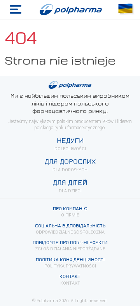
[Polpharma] (70, 10)
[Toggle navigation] (15, 9)
